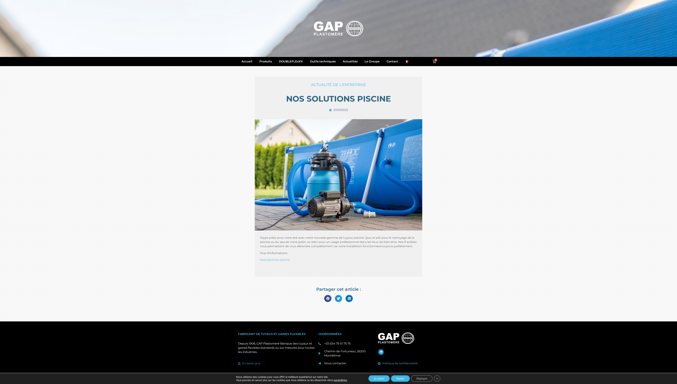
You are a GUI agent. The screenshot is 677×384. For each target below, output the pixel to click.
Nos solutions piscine (275, 259)
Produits (265, 61)
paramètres (340, 380)
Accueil (247, 61)
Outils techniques (323, 61)
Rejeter (400, 378)
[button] (327, 298)
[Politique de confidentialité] (379, 363)
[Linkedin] (381, 352)
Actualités (350, 61)
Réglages (421, 378)
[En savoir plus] (239, 363)
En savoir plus (251, 363)
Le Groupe (372, 61)
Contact (392, 61)
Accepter (379, 378)
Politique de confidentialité (400, 363)
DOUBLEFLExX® (291, 61)
